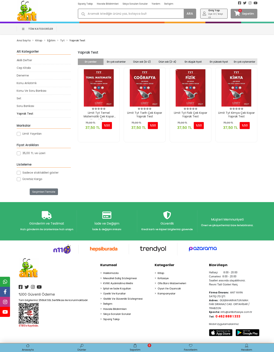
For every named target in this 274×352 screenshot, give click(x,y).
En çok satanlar (116, 61)
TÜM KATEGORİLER (40, 29)
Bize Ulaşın (218, 265)
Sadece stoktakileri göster (40, 173)
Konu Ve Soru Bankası (31, 91)
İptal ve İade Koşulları (117, 288)
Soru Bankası (25, 106)
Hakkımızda (111, 273)
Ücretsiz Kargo (32, 179)
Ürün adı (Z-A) (167, 61)
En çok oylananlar (244, 61)
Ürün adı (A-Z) (142, 61)
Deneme (23, 75)
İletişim (168, 3)
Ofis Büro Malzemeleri (172, 283)
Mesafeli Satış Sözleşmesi (120, 278)
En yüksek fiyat (219, 61)
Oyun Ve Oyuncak (169, 288)
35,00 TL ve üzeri (33, 153)
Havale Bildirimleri (108, 3)
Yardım (156, 3)
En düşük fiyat (193, 61)
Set (19, 98)
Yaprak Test (25, 114)
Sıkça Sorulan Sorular (135, 3)
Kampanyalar (167, 293)
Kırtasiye (163, 278)
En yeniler (90, 61)
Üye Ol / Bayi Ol (215, 15)
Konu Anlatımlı (27, 83)
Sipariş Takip (85, 3)
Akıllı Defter (24, 60)
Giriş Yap (214, 10)
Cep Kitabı (24, 68)
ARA (190, 13)
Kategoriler (164, 265)
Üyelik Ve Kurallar (114, 293)
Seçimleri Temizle (43, 192)
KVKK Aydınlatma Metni (118, 283)
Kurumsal (108, 265)
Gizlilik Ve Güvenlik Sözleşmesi (123, 299)
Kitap (161, 273)
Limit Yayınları (32, 134)
